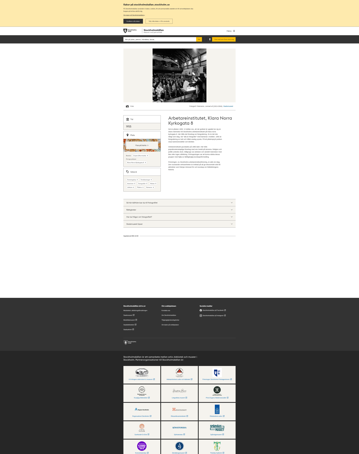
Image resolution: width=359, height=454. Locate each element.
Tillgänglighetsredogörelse (170, 320)
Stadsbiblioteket (128, 325)
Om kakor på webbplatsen (170, 325)
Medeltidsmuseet (129, 320)
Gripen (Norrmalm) (139, 156)
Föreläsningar (145, 180)
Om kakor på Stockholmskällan (133, 15)
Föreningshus (131, 180)
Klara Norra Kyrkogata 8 (135, 162)
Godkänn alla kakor (133, 21)
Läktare (129, 187)
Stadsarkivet (127, 329)
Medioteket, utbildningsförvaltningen (135, 310)
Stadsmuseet (228, 106)
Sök (199, 39)
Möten (152, 183)
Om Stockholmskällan (169, 315)
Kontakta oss (166, 310)
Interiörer (130, 183)
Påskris (139, 187)
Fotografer (142, 183)
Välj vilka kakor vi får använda (159, 21)
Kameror (149, 187)
